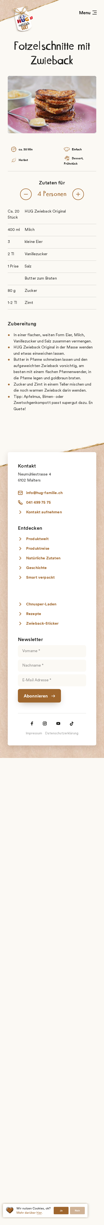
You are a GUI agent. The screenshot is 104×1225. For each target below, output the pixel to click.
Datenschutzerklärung (61, 733)
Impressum (34, 733)
